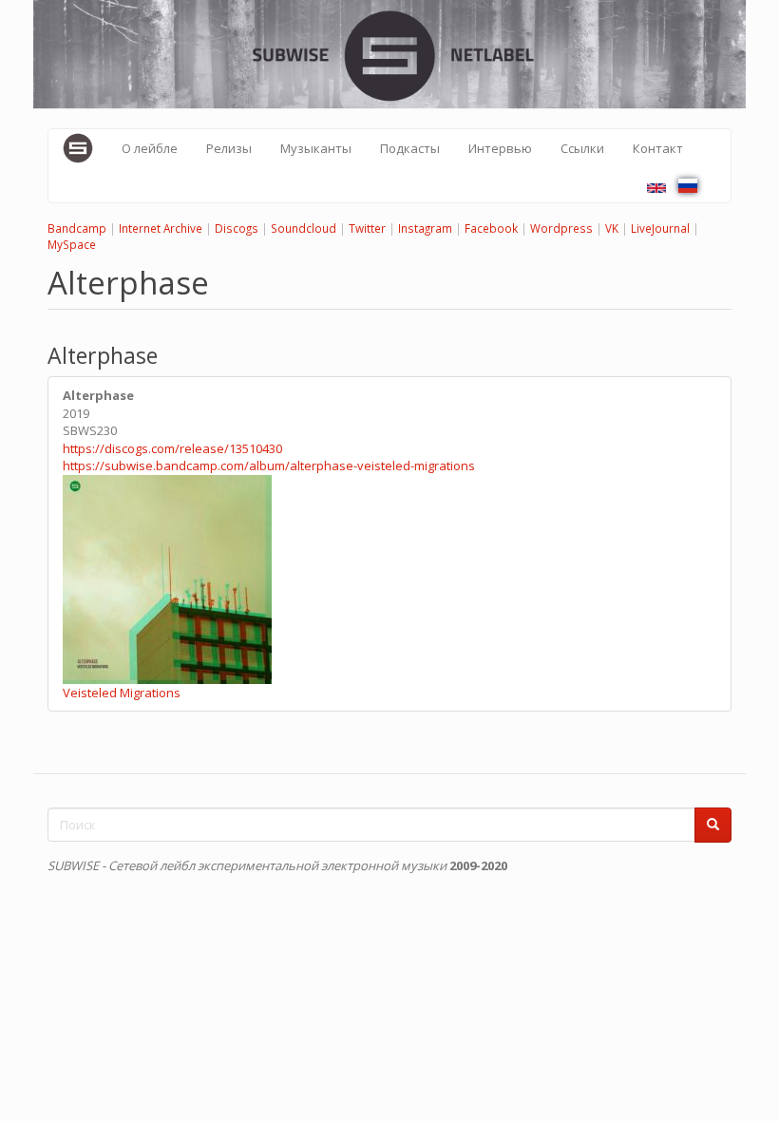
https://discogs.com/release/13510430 (172, 448)
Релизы (229, 148)
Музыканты (316, 148)
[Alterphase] (656, 188)
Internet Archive (160, 228)
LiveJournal (660, 228)
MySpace (72, 244)
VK (611, 228)
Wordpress (561, 228)
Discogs (236, 228)
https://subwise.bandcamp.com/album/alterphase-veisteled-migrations (269, 465)
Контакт (658, 148)
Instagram (425, 228)
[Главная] (85, 148)
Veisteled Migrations (121, 692)
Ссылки (582, 148)
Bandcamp (77, 228)
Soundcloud (303, 228)
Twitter (367, 228)
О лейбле (150, 148)
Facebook (491, 228)
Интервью (500, 148)
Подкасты (410, 148)
